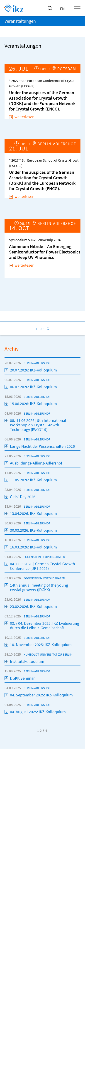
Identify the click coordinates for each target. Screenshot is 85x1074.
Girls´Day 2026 (22, 496)
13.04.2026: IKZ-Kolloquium (33, 513)
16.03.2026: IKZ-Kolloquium (33, 547)
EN (62, 8)
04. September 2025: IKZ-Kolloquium (41, 695)
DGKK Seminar (22, 678)
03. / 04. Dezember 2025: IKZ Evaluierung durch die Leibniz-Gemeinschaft (44, 625)
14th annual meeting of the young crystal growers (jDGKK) (39, 587)
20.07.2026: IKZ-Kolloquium (33, 370)
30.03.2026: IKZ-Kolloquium (33, 530)
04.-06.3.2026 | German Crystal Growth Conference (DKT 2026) (42, 566)
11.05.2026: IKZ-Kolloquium (33, 479)
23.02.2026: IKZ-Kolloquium (33, 606)
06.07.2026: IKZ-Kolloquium (33, 386)
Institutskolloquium (27, 661)
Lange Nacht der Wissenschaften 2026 (42, 446)
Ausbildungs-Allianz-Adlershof (36, 463)
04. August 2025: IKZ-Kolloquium (38, 711)
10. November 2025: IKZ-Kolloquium (41, 644)
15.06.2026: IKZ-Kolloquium (33, 403)
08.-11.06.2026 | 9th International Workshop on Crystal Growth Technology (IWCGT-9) (38, 425)
